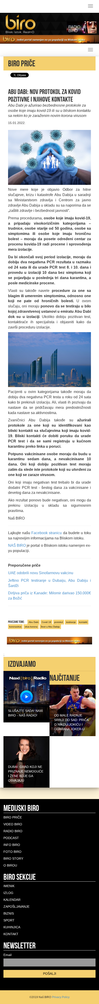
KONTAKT (10, 934)
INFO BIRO (11, 845)
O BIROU (10, 865)
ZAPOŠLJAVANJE (16, 906)
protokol (58, 622)
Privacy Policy (61, 997)
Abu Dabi (33, 622)
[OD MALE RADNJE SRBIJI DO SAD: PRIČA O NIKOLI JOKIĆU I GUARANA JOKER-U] (73, 710)
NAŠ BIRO (17, 545)
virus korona (31, 626)
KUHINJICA (11, 927)
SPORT (9, 920)
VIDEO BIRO (12, 824)
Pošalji (49, 973)
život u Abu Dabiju (50, 626)
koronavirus (15, 626)
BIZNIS (8, 913)
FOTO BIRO (12, 851)
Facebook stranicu (46, 533)
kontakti (83, 622)
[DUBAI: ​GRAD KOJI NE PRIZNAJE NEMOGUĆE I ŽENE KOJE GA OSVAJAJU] (26, 762)
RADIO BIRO (12, 831)
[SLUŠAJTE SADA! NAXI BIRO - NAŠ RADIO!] (26, 696)
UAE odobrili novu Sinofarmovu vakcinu (40, 573)
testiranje (71, 622)
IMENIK (9, 886)
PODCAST (11, 838)
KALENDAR (11, 900)
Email (7, 955)
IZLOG (8, 893)
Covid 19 (46, 622)
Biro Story (13, 858)
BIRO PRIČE (12, 817)
